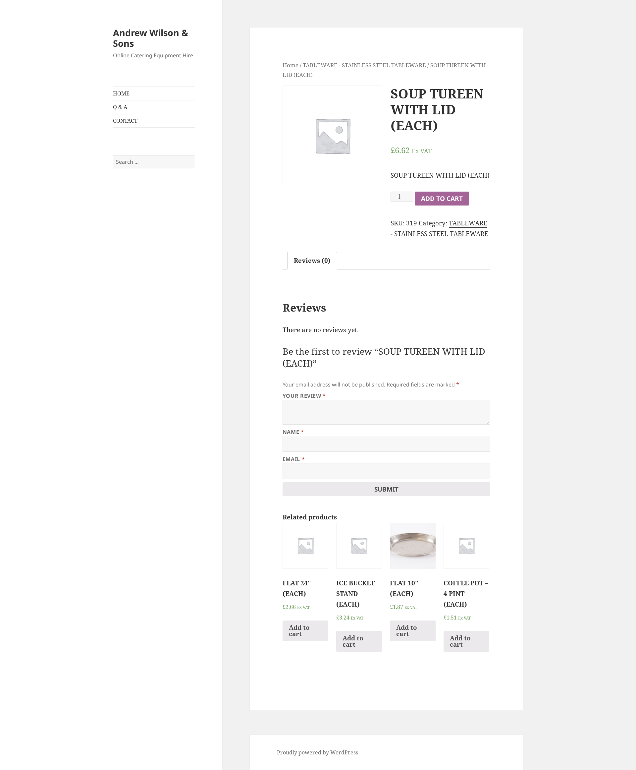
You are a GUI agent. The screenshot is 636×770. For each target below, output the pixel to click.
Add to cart (442, 198)
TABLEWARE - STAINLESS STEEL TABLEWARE (364, 65)
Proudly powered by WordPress (317, 752)
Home (290, 65)
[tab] (312, 260)
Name (293, 432)
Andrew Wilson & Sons (150, 38)
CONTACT (125, 120)
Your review (304, 395)
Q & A (120, 107)
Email (294, 459)
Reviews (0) (312, 260)
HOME (121, 93)
